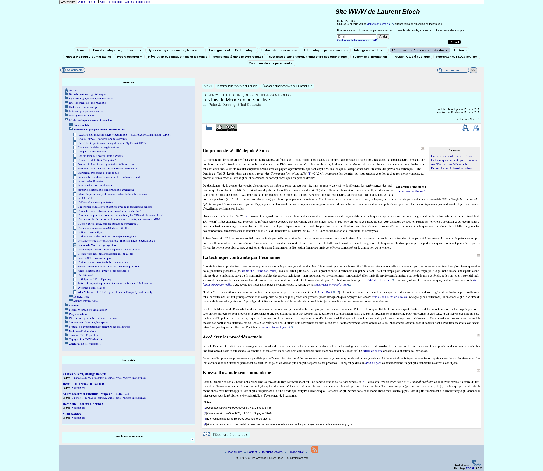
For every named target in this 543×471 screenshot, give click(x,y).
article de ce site (372, 351)
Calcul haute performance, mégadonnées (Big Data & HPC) (112, 143)
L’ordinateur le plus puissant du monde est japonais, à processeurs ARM (119, 219)
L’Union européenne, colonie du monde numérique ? (108, 223)
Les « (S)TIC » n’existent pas (94, 258)
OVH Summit (85, 275)
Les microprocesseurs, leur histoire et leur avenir (105, 254)
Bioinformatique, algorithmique (117, 50)
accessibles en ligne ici (276, 327)
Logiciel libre (81, 296)
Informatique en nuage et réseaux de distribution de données (112, 194)
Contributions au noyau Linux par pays (100, 156)
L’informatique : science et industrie (420, 50)
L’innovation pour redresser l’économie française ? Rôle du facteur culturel (120, 215)
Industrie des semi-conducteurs (95, 185)
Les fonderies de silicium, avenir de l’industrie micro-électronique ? (116, 240)
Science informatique (85, 301)
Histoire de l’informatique (279, 50)
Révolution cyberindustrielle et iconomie (177, 56)
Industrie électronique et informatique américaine (106, 189)
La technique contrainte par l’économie (454, 160)
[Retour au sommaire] (423, 148)
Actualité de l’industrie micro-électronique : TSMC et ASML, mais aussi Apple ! (124, 134)
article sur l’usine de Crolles (259, 271)
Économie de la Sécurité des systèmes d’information (107, 168)
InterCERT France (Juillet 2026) (84, 384)
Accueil (81, 50)
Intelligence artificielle (370, 50)
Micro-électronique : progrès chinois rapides (103, 271)
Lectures (460, 50)
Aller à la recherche (111, 1)
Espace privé (296, 452)
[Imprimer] (209, 130)
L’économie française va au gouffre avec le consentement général (115, 206)
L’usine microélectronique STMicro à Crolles (103, 228)
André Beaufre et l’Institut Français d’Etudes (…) (96, 393)
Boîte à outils (81, 125)
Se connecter (75, 69)
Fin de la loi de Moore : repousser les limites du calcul (109, 177)
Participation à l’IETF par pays (95, 279)
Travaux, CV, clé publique (411, 56)
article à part (373, 363)
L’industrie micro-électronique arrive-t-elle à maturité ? (109, 211)
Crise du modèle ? (97, 160)
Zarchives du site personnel (271, 63)
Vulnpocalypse (72, 413)
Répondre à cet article (230, 435)
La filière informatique (90, 232)
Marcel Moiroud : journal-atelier (88, 56)
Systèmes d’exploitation (91, 287)
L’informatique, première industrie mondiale (103, 262)
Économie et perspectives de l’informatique (287, 86)
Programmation (129, 56)
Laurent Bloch (468, 119)
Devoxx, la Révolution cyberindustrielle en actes (106, 164)
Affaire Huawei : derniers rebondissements (102, 139)
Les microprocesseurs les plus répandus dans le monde (109, 249)
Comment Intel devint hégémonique (98, 147)
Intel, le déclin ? (87, 198)
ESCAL (470, 468)
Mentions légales (272, 452)
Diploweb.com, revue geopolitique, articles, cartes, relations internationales (109, 377)
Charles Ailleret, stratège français (84, 374)
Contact (252, 452)
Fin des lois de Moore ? (410, 191)
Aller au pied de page (137, 1)
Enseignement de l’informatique (232, 50)
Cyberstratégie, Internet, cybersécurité (175, 50)
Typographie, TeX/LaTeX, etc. (457, 56)
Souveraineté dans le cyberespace (238, 56)
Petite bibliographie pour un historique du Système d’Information (115, 283)
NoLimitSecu (78, 387)
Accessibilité (68, 2)
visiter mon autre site (379, 23)
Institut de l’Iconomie (378, 280)
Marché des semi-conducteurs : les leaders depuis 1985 (109, 266)
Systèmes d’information (370, 56)
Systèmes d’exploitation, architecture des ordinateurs (308, 56)
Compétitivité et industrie (92, 151)
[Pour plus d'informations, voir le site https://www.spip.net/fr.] (476, 465)
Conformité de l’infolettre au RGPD (357, 40)
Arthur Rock (324, 292)
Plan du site (235, 452)
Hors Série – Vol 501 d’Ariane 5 (83, 403)
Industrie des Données (90, 181)
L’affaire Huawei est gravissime (95, 202)
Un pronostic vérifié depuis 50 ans (451, 156)
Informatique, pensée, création (326, 50)
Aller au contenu (87, 1)
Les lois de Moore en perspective (97, 245)
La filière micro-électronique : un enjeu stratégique (107, 236)
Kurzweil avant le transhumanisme (452, 168)
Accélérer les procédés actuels (449, 164)
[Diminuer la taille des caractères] (476, 130)
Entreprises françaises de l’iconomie (98, 173)
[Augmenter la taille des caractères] (465, 130)
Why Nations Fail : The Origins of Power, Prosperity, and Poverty (115, 292)
